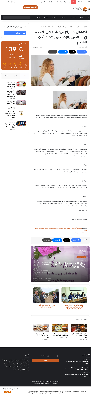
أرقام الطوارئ (37, 228)
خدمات (68, 228)
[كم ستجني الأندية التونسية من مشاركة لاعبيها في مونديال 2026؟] (21, 123)
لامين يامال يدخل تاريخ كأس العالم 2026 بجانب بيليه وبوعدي (10, 104)
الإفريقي (26, 360)
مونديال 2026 (25, 369)
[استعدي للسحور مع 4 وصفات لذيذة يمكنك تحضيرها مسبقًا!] (60, 328)
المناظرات (63, 18)
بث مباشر (79, 228)
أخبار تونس (74, 228)
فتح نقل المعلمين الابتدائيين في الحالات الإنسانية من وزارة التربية (10, 114)
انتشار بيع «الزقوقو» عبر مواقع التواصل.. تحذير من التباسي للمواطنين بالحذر (10, 93)
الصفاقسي (5, 360)
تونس (13, 363)
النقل (17, 363)
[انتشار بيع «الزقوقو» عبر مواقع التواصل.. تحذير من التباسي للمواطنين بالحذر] (21, 92)
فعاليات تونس (45, 228)
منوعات (46, 18)
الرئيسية (87, 18)
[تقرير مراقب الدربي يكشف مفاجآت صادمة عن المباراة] (21, 84)
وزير (15, 369)
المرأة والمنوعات (77, 27)
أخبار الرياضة (73, 18)
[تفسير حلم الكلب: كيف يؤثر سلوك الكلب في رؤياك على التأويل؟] (41, 328)
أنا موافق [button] (8, 392)
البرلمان (20, 360)
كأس (23, 366)
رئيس (8, 363)
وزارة (19, 369)
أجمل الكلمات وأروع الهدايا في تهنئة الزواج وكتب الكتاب (70, 265)
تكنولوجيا (52, 18)
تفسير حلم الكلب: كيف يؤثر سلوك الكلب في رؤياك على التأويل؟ (42, 335)
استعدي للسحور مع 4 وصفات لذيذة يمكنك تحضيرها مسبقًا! (60, 334)
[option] (60, 264)
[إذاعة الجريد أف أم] (81, 9)
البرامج (85, 230)
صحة (57, 18)
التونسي (10, 360)
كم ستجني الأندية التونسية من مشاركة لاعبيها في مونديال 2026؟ (10, 125)
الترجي (15, 360)
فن (27, 366)
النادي (27, 363)
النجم (22, 363)
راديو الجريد (37, 18)
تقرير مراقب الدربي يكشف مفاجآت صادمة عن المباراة (10, 84)
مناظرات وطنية (58, 228)
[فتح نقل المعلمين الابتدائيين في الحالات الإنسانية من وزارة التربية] (21, 113)
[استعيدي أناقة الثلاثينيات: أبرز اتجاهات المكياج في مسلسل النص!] (79, 328)
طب (4, 363)
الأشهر (24, 76)
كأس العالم (17, 366)
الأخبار (81, 18)
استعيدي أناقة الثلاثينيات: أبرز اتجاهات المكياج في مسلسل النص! (79, 335)
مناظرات (64, 228)
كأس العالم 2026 (9, 366)
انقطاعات (51, 228)
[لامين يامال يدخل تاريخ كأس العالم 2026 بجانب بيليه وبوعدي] (21, 103)
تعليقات (6, 76)
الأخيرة (15, 76)
